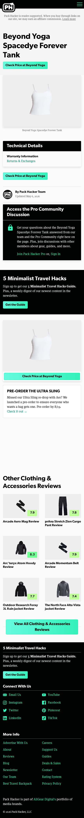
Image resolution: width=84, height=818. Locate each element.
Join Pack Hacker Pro (31, 254)
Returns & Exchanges (21, 161)
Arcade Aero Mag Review (21, 521)
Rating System (51, 777)
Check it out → (17, 411)
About (7, 750)
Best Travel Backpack (17, 784)
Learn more (69, 19)
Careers (47, 743)
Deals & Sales (51, 763)
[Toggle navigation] (79, 4)
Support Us (49, 750)
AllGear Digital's (44, 799)
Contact (47, 770)
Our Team (9, 777)
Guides (46, 756)
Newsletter (10, 770)
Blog (6, 763)
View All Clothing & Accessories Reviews (42, 627)
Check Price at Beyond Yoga (25, 65)
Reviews (8, 756)
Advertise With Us (15, 743)
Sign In (55, 254)
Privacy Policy (51, 784)
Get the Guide (15, 304)
